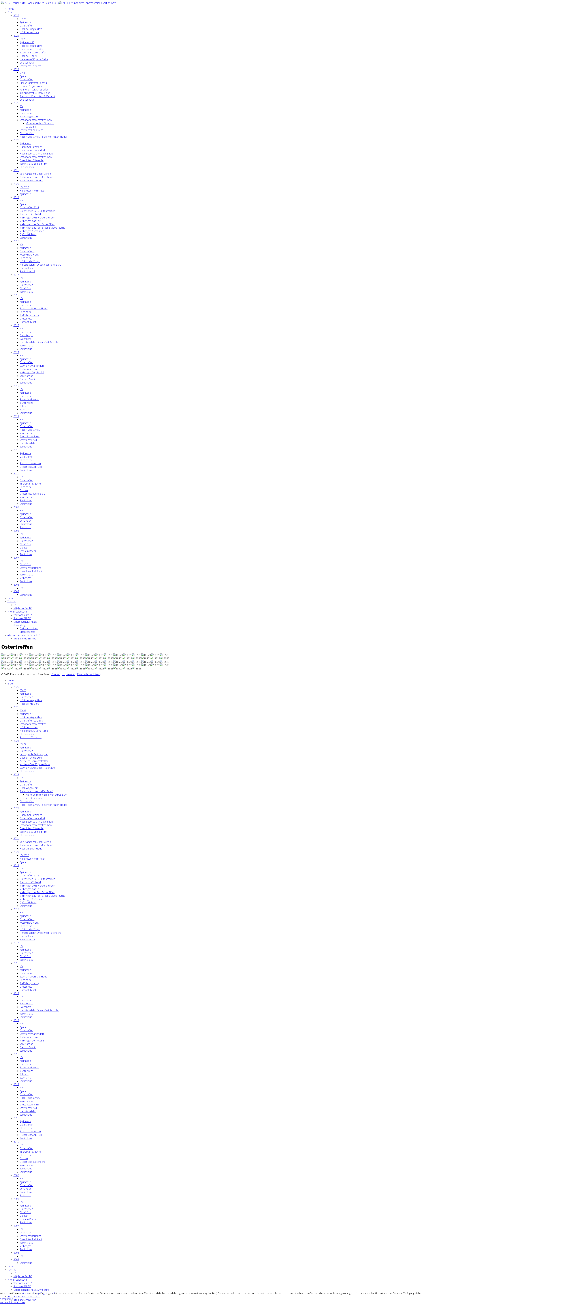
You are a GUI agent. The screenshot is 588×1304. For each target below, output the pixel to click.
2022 (16, 140)
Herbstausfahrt (28, 443)
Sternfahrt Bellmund (30, 567)
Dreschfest (26, 318)
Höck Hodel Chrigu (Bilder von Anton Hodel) (43, 136)
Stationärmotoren (29, 369)
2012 (16, 416)
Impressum (68, 674)
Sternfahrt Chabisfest (31, 130)
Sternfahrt (25, 409)
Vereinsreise (26, 291)
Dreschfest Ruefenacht (32, 493)
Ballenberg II (26, 338)
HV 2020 (24, 187)
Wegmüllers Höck (29, 254)
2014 (16, 352)
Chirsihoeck (26, 460)
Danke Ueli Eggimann (31, 146)
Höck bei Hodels (29, 56)
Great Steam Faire (30, 436)
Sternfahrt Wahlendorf (32, 365)
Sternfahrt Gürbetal (30, 214)
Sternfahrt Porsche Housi (33, 308)
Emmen (24, 490)
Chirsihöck (25, 288)
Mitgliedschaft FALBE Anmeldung (25, 623)
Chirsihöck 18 (27, 258)
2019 (16, 197)
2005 (16, 591)
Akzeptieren (6, 1299)
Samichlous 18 (27, 271)
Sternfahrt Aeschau (30, 463)
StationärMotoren (29, 399)
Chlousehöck (27, 62)
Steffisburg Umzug (29, 315)
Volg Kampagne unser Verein (35, 173)
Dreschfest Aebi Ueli (31, 466)
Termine (11, 601)
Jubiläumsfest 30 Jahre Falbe (35, 93)
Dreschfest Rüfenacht (31, 160)
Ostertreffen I (27, 251)
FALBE (17, 605)
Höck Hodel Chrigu (30, 261)
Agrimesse (25, 22)
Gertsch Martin (28, 379)
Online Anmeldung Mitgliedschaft (29, 630)
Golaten (24, 547)
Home (10, 8)
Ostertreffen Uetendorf (32, 150)
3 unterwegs (26, 402)
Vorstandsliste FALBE (25, 615)
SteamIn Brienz (28, 551)
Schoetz (24, 406)
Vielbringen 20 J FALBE (32, 372)
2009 (16, 507)
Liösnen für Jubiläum (31, 86)
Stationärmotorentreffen (33, 52)
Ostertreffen (26, 25)
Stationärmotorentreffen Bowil (36, 120)
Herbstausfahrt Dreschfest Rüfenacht (40, 264)
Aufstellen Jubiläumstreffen (34, 89)
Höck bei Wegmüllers (31, 29)
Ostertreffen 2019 (29, 207)
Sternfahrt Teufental (30, 66)
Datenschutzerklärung (89, 674)
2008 (16, 530)
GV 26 (23, 19)
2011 (16, 450)
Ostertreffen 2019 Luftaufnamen (37, 210)
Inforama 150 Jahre (30, 483)
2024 (16, 69)
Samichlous (26, 237)
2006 (16, 584)
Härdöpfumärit (28, 268)
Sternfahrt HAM (28, 440)
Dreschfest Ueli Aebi (31, 571)
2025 (16, 35)
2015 (16, 325)
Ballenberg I (26, 335)
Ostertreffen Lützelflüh (32, 49)
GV (21, 106)
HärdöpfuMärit (28, 322)
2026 (16, 15)
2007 (16, 557)
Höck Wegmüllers (29, 116)
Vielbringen (25, 578)
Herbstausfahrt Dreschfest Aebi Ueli (39, 342)
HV (21, 200)
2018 (16, 241)
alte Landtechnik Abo (24, 638)
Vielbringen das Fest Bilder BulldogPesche (42, 227)
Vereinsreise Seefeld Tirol (33, 163)
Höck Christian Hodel (31, 180)
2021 (16, 170)
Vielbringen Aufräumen (32, 231)
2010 (16, 473)
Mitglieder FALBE (22, 608)
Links (10, 598)
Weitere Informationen (12, 1302)
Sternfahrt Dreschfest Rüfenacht (37, 96)
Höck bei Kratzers (29, 32)
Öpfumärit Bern (28, 234)
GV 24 (23, 72)
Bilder (10, 12)
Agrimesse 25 (27, 42)
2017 (16, 274)
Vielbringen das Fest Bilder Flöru (37, 224)
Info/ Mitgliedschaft (17, 611)
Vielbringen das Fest (30, 221)
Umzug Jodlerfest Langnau (34, 83)
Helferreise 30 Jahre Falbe (34, 59)
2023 (16, 103)
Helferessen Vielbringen (32, 190)
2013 (16, 386)
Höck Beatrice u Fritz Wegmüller (37, 153)
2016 (16, 295)
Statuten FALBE (22, 618)
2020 (16, 184)
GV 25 (23, 39)
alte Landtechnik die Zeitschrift (23, 635)
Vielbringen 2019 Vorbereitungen (37, 217)
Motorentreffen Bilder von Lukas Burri (46, 794)
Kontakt (55, 674)
